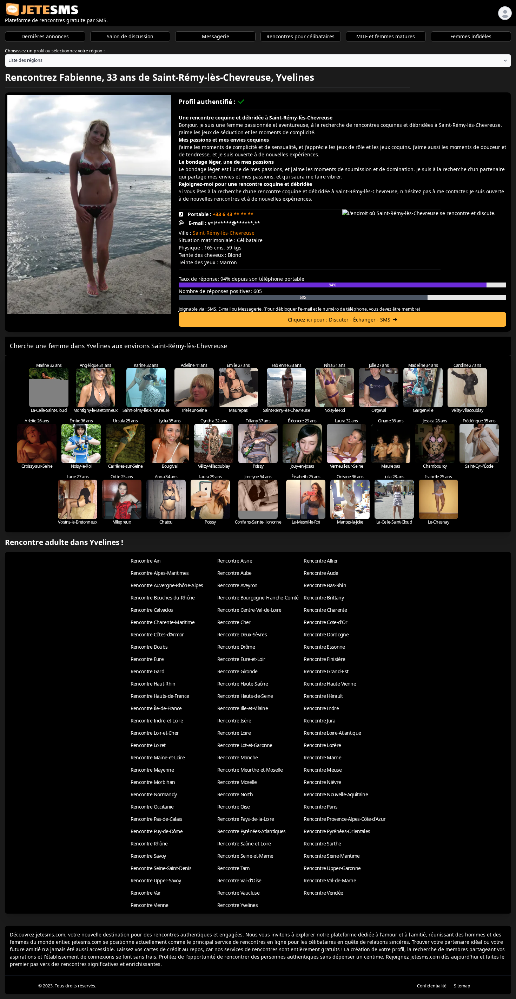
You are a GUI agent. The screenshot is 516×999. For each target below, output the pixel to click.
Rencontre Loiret (148, 745)
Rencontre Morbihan (153, 782)
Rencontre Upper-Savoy (156, 880)
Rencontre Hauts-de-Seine (245, 696)
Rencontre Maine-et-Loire (158, 757)
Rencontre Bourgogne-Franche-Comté (258, 597)
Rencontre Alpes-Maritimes (160, 573)
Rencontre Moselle (237, 782)
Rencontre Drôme (236, 646)
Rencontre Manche (237, 757)
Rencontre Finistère (324, 659)
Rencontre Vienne (149, 905)
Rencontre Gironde (237, 671)
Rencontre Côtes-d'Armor (157, 634)
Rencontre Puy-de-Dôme (157, 831)
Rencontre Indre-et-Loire (157, 720)
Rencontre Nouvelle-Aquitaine (336, 794)
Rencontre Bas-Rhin (325, 585)
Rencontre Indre (321, 708)
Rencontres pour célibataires (300, 36)
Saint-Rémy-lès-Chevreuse (223, 232)
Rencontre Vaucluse (238, 892)
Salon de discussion (130, 36)
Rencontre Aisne (234, 560)
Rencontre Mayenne (152, 769)
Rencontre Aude (321, 573)
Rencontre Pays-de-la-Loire (245, 819)
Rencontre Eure (147, 659)
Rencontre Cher (234, 622)
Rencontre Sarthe (322, 843)
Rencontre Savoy (148, 855)
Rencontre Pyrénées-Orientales (337, 831)
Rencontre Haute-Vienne (330, 683)
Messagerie (215, 36)
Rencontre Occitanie (152, 806)
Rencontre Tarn (233, 868)
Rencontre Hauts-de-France (160, 696)
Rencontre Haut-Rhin (153, 683)
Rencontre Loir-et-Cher (155, 732)
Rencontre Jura (319, 720)
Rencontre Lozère (322, 745)
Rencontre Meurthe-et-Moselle (250, 769)
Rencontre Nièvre (322, 782)
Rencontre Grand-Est (326, 671)
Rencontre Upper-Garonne (332, 868)
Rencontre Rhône (149, 843)
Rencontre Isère (234, 720)
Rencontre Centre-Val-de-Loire (249, 609)
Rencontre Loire (234, 732)
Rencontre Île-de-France (156, 708)
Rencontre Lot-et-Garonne (244, 745)
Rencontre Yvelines (237, 905)
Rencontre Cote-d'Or (325, 622)
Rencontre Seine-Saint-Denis (161, 868)
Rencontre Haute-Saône (242, 683)
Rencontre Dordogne (326, 634)
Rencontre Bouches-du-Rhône (163, 597)
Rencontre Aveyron (237, 585)
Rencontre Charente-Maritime (162, 622)
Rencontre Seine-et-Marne (245, 855)
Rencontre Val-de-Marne (330, 880)
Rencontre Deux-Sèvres (242, 634)
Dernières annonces (45, 36)
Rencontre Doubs (149, 646)
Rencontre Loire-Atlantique (332, 732)
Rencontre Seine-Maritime (331, 855)
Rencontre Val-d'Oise (239, 880)
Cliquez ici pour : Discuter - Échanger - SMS (339, 319)
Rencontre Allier (321, 560)
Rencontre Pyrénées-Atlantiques (251, 831)
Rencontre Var (146, 892)
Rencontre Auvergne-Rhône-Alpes (167, 585)
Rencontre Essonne (324, 646)
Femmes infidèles (470, 36)
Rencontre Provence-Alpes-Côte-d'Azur (344, 819)
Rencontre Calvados (152, 609)
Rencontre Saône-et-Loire (244, 843)
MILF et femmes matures (385, 36)
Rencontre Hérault (323, 696)
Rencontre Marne (322, 757)
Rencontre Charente (325, 609)
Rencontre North (235, 794)
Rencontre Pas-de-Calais (156, 819)
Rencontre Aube (234, 573)
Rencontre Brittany (323, 597)
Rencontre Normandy (154, 794)
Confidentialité (431, 986)
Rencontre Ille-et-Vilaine (242, 708)
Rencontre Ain (146, 560)
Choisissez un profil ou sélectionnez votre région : (55, 51)
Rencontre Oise (233, 806)
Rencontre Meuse (323, 769)
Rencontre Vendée (323, 892)
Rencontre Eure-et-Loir (241, 659)
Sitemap (462, 986)
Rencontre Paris (320, 806)
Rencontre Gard (147, 671)
